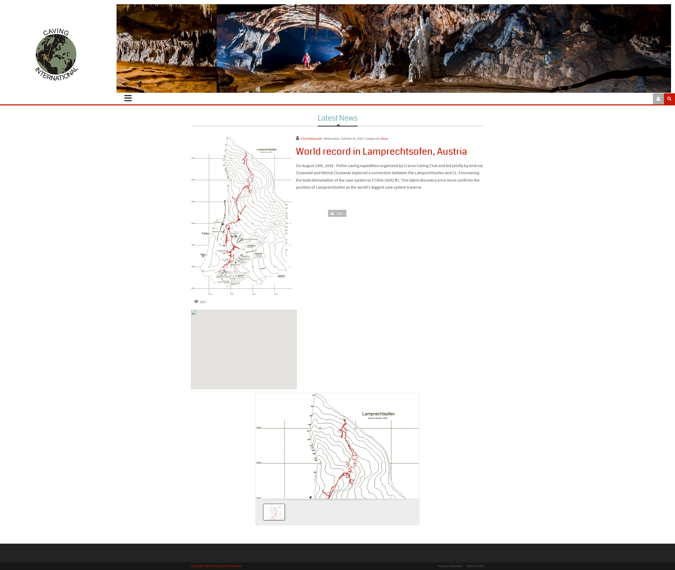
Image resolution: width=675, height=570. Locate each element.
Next (413, 444)
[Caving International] (56, 54)
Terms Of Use (475, 566)
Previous (262, 444)
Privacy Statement (450, 566)
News (384, 138)
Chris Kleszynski (311, 138)
